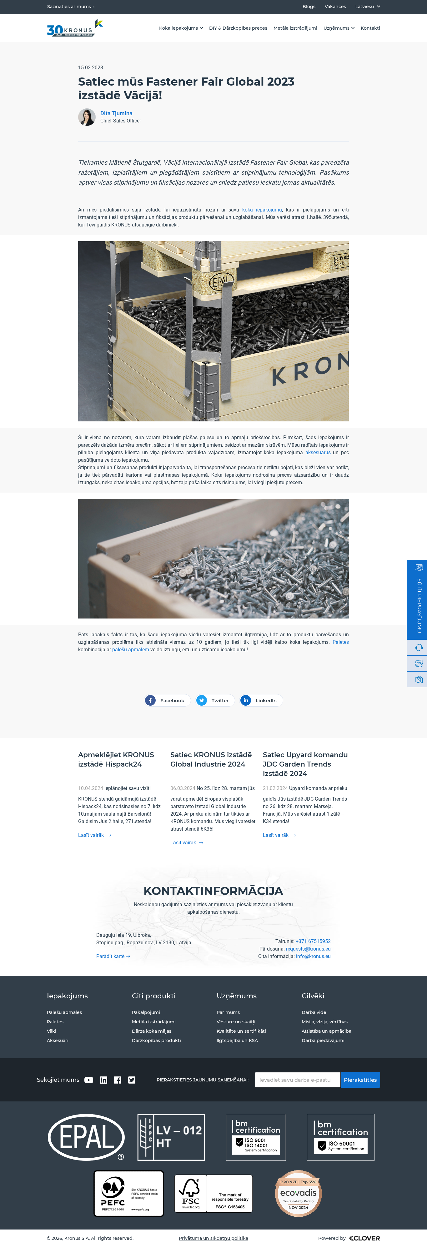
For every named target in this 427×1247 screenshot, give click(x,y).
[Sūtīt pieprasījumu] (419, 567)
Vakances (335, 6)
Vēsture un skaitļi (236, 1022)
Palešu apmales (64, 1012)
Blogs (309, 6)
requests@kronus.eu (308, 949)
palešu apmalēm (130, 650)
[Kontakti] (419, 679)
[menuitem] (367, 6)
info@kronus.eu (313, 956)
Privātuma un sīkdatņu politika (213, 1238)
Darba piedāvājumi (323, 1040)
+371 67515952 (313, 941)
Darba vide (314, 1012)
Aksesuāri (57, 1040)
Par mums (228, 1012)
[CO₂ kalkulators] (419, 663)
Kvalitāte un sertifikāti (241, 1031)
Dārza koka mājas (151, 1031)
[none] (367, 6)
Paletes (341, 642)
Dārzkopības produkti (156, 1040)
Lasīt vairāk (91, 835)
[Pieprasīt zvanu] (419, 647)
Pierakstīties (360, 1080)
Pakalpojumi (146, 1012)
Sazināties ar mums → (71, 6)
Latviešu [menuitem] (364, 6)
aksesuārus (318, 452)
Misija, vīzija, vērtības (325, 1022)
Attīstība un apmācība (326, 1031)
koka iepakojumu (262, 210)
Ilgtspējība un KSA (237, 1040)
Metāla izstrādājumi (154, 1022)
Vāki (51, 1031)
